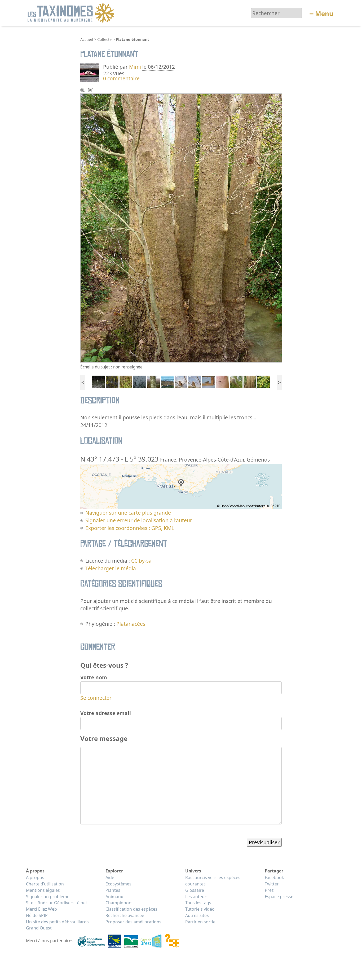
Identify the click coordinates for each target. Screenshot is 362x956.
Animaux (114, 896)
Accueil (86, 39)
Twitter (272, 884)
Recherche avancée (124, 915)
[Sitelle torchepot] (208, 381)
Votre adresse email (105, 713)
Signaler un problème (47, 896)
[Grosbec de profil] (181, 381)
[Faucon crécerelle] (140, 381)
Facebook (274, 877)
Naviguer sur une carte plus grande (128, 512)
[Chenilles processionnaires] (236, 381)
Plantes (112, 890)
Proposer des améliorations (133, 922)
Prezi (270, 890)
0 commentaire (121, 78)
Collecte (104, 39)
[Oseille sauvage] (126, 381)
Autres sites (197, 915)
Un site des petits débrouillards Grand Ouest (57, 925)
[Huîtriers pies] (167, 381)
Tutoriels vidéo (200, 909)
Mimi (135, 66)
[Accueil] (71, 12)
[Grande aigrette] (98, 381)
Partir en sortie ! (201, 922)
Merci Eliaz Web (41, 909)
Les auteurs (197, 896)
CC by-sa (141, 560)
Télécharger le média (91, 90)
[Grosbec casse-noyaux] (195, 381)
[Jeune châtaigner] (153, 381)
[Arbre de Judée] (264, 381)
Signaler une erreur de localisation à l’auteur (138, 520)
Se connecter (96, 697)
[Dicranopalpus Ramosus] (222, 381)
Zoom (83, 90)
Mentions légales (43, 890)
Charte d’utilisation (45, 884)
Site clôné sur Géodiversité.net (56, 903)
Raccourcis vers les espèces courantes (212, 881)
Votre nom (93, 677)
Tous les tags (198, 903)
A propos (35, 877)
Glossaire (194, 890)
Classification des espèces (131, 909)
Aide (109, 877)
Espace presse (279, 896)
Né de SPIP (37, 915)
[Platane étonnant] (250, 381)
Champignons (119, 903)
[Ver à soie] (112, 381)
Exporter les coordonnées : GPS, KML (129, 528)
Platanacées (130, 623)
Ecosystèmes (118, 884)
